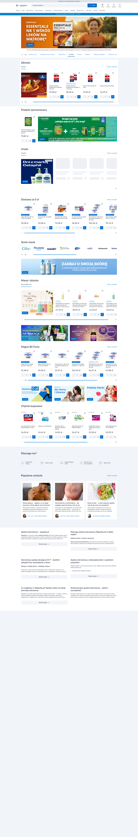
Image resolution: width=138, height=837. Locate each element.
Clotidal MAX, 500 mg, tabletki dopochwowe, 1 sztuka (95, 428)
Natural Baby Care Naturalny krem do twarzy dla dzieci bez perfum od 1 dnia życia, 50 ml (96, 305)
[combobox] (59, 5)
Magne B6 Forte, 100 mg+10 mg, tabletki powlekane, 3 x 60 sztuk (73, 366)
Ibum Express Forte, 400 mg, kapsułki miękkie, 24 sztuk (28, 427)
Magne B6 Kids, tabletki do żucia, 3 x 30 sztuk (112, 217)
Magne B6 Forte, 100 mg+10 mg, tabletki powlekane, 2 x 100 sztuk (90, 366)
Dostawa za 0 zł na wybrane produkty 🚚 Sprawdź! (69, 1)
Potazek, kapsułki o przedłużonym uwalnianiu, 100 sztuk (56, 87)
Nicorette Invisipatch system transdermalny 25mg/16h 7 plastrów (28, 131)
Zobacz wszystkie (112, 66)
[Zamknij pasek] (134, 14)
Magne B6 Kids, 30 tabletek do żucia (45, 217)
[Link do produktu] (57, 85)
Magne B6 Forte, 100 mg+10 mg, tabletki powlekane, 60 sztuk (39, 366)
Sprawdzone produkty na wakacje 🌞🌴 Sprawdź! (68, 14)
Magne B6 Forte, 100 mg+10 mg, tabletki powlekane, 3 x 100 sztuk (96, 218)
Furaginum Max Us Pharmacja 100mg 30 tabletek (60, 428)
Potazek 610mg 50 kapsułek (107, 85)
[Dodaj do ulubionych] (62, 73)
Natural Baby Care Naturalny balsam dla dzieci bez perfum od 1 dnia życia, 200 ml (80, 305)
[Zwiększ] (58, 96)
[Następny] (115, 54)
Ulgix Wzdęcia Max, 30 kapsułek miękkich (77, 427)
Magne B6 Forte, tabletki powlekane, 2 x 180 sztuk (55, 365)
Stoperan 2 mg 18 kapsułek (45, 426)
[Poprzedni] (22, 54)
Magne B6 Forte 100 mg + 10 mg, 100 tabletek (27, 217)
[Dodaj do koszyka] (62, 96)
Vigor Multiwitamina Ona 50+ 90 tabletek (112, 427)
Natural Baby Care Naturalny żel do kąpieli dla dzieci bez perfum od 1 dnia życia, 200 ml (113, 305)
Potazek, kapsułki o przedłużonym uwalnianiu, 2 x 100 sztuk (73, 87)
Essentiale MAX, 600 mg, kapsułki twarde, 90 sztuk (61, 217)
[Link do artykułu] (36, 500)
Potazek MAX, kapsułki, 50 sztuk (89, 86)
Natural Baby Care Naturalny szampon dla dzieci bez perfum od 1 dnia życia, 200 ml (63, 305)
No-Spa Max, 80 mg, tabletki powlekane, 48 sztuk (79, 217)
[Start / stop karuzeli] (25, 54)
